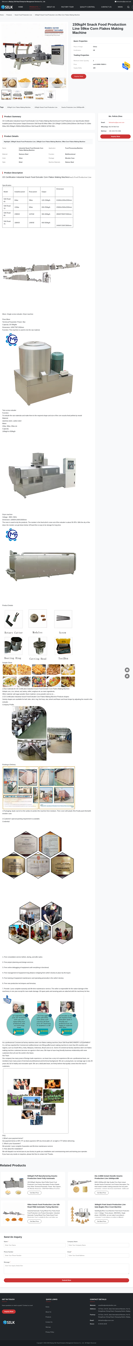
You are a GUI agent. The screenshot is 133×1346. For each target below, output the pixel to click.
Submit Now (66, 1280)
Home (20, 7)
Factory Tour (67, 7)
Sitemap (48, 1327)
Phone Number (8, 1252)
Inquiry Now (115, 136)
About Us (51, 7)
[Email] (127, 670)
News (120, 7)
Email (69, 1252)
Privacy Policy (50, 1332)
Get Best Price (34, 1193)
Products (34, 7)
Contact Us (106, 7)
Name (6, 1241)
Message (7, 1262)
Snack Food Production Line (23, 15)
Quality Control (87, 7)
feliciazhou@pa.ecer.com (124, 1)
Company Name (72, 1241)
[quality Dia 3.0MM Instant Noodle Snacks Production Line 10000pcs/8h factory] (81, 1185)
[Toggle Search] (128, 7)
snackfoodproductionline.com (107, 1305)
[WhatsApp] (127, 676)
